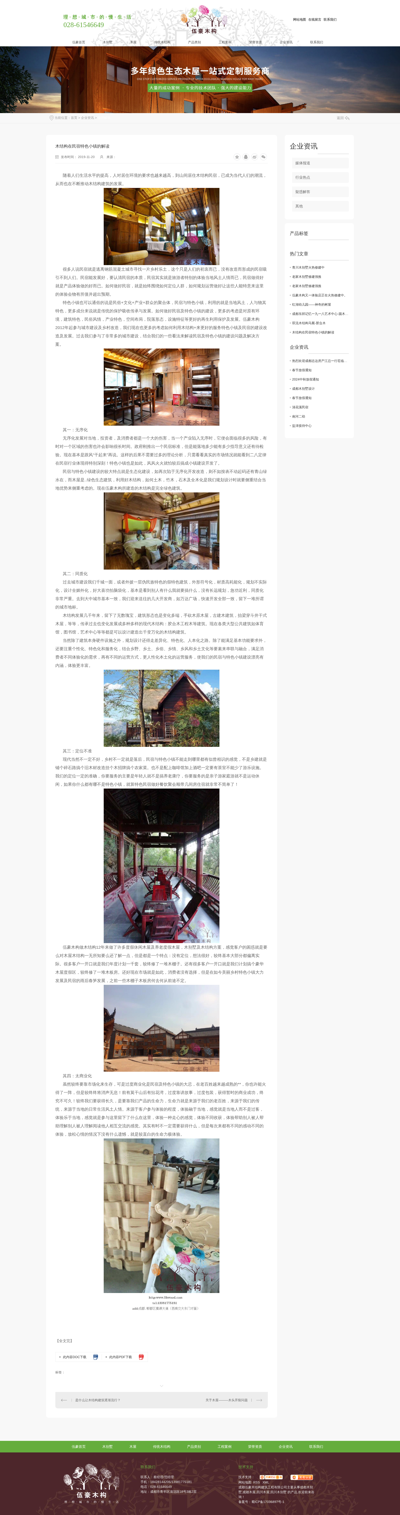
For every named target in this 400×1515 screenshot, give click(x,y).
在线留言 (314, 19)
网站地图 (299, 19)
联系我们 (330, 19)
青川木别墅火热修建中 (308, 267)
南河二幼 (298, 416)
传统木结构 (162, 42)
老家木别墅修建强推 (306, 277)
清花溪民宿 (300, 407)
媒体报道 (302, 163)
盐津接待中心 (302, 426)
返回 (340, 118)
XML (265, 1482)
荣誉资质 (255, 42)
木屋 (133, 42)
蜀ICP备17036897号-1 (267, 1502)
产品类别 (194, 42)
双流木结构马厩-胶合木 (309, 323)
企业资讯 (286, 42)
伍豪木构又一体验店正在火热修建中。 (319, 295)
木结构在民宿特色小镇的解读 (313, 332)
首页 (74, 118)
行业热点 (302, 177)
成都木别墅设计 (303, 388)
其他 (299, 206)
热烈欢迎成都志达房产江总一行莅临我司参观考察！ (320, 361)
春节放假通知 (302, 370)
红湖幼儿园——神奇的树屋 (311, 304)
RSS (257, 1482)
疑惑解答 (104, 118)
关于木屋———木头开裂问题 (227, 1400)
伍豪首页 (78, 42)
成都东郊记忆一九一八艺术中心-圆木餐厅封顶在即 (320, 314)
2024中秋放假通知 (305, 379)
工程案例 (225, 42)
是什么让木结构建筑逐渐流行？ (98, 1400)
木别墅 (107, 42)
